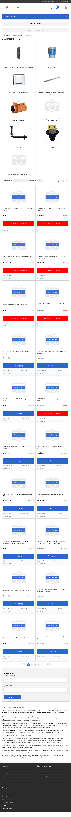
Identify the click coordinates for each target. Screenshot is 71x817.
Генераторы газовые (7, 802)
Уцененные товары (41, 782)
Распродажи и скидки (42, 776)
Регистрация (64, 1)
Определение (51, 1)
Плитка (4, 805)
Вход (58, 1)
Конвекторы (5, 790)
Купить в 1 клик (9, 370)
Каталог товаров (10, 17)
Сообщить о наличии (20, 223)
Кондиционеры (6, 799)
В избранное (8, 231)
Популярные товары (42, 773)
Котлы (3, 779)
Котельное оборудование (8, 785)
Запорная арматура (7, 808)
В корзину (20, 366)
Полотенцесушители (7, 782)
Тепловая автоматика (7, 770)
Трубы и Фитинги (6, 796)
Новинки (39, 770)
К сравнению (8, 228)
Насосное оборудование (8, 793)
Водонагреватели (6, 776)
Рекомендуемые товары (43, 779)
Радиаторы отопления (7, 788)
